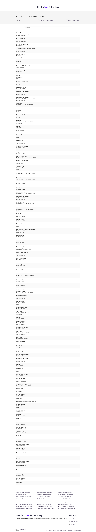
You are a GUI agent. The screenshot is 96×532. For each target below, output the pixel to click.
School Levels (34, 2)
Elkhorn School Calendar (41, 502)
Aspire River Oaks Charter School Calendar (66, 506)
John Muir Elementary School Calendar (65, 492)
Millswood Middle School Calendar (64, 496)
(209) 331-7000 (21, 20)
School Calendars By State (24, 2)
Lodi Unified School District (27, 13)
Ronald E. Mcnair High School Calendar (23, 496)
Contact (46, 2)
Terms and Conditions (77, 530)
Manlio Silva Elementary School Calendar (65, 494)
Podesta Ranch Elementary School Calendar (24, 506)
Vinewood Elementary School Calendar (23, 492)
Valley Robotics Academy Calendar (22, 498)
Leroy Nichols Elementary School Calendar (24, 504)
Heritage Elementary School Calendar (65, 502)
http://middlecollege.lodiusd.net (73, 20)
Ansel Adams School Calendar (21, 502)
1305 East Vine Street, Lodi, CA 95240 (46, 20)
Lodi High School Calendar (21, 494)
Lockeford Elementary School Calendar (65, 504)
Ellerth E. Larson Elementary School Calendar (45, 508)
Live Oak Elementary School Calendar (44, 504)
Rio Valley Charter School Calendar (43, 496)
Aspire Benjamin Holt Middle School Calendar (66, 508)
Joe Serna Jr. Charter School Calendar (44, 494)
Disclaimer (64, 530)
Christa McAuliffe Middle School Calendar (44, 506)
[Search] (79, 1)
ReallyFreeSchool (23, 529)
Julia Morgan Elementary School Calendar (44, 492)
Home (17, 2)
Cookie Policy (59, 530)
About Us (41, 2)
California (20, 13)
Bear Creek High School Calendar (43, 498)
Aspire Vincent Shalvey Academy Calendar (24, 508)
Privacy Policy (70, 530)
